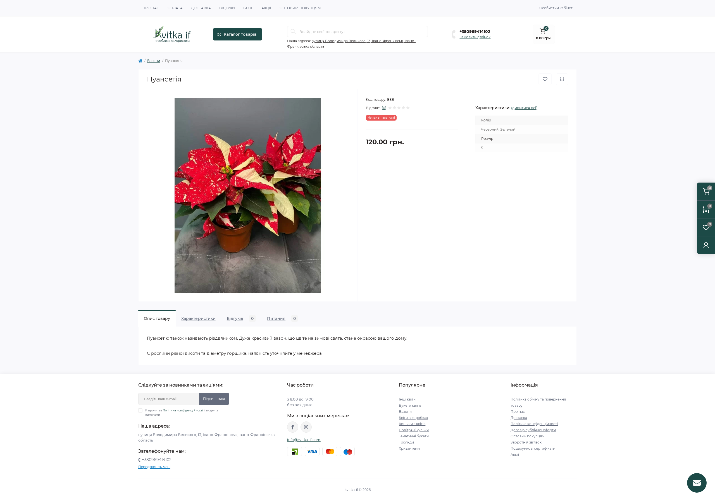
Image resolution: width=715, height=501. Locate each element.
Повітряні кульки (414, 430)
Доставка (201, 8)
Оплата (175, 8)
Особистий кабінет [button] (556, 8)
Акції (266, 8)
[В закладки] (545, 79)
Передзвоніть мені (154, 467)
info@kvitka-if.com (303, 440)
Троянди (406, 442)
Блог (248, 8)
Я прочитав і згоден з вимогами (181, 413)
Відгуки (227, 8)
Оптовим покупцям (300, 8)
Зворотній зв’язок (526, 442)
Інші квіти (407, 399)
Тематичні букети (414, 436)
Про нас (150, 8)
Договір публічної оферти (533, 430)
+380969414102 (474, 31)
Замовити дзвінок (474, 37)
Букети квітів (410, 405)
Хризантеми (409, 448)
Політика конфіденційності (183, 410)
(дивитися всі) (524, 108)
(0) (384, 108)
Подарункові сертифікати (533, 448)
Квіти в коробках (413, 418)
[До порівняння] (562, 79)
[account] (706, 245)
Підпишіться (214, 399)
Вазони (153, 61)
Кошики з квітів (412, 424)
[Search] (293, 31)
